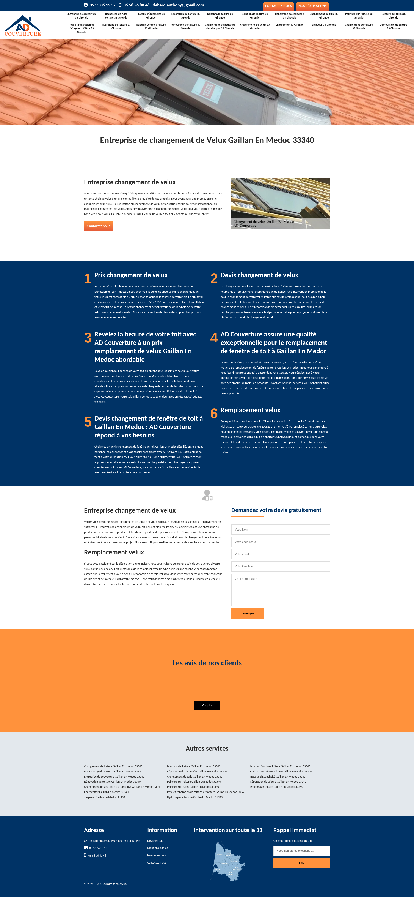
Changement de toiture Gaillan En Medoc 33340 (113, 766)
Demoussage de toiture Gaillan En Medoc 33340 (113, 771)
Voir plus (207, 705)
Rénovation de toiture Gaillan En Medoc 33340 (112, 781)
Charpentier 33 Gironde (290, 25)
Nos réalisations (312, 6)
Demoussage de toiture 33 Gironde (393, 27)
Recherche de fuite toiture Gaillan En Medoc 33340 (281, 771)
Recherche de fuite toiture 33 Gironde (116, 16)
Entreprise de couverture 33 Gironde (82, 16)
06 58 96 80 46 (136, 5)
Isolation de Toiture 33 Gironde (255, 16)
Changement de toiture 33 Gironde (359, 27)
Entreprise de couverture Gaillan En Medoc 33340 (114, 777)
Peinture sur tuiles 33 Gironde (393, 16)
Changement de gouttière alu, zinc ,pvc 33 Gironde (220, 27)
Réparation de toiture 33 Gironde (185, 16)
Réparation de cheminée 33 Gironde (289, 16)
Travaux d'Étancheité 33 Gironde (151, 16)
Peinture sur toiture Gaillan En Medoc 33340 (194, 781)
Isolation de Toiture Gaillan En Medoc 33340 (193, 766)
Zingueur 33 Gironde (324, 25)
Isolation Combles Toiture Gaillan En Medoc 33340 (280, 766)
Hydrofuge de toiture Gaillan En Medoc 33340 (195, 797)
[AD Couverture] (36, 24)
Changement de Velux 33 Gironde (255, 27)
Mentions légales (157, 848)
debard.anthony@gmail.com (178, 5)
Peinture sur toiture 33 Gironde (359, 16)
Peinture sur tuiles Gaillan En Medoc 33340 (193, 787)
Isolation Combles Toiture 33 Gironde (151, 27)
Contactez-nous (278, 6)
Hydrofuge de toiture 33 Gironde (116, 27)
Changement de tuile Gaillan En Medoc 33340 (194, 777)
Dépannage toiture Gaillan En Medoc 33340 (276, 787)
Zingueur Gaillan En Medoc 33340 (104, 797)
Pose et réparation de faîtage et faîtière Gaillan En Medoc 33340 (206, 792)
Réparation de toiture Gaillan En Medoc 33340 (278, 781)
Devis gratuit (155, 841)
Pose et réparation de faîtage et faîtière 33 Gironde (81, 29)
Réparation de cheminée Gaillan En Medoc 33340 (197, 771)
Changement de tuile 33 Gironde (324, 16)
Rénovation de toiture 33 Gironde (186, 27)
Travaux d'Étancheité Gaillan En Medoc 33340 (277, 777)
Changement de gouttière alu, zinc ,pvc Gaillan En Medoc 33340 (122, 787)
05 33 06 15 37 (103, 5)
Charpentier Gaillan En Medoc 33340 (106, 792)
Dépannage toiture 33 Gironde (220, 16)
